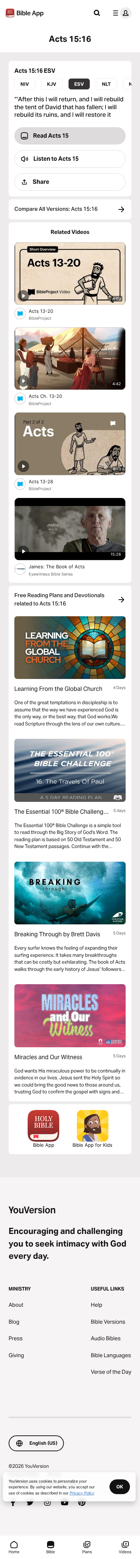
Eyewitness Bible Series (51, 574)
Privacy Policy (82, 1493)
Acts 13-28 (47, 481)
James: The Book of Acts (64, 566)
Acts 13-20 (47, 311)
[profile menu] (120, 13)
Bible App (43, 1145)
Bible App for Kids (92, 1145)
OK (119, 1486)
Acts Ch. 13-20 (52, 396)
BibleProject (40, 318)
